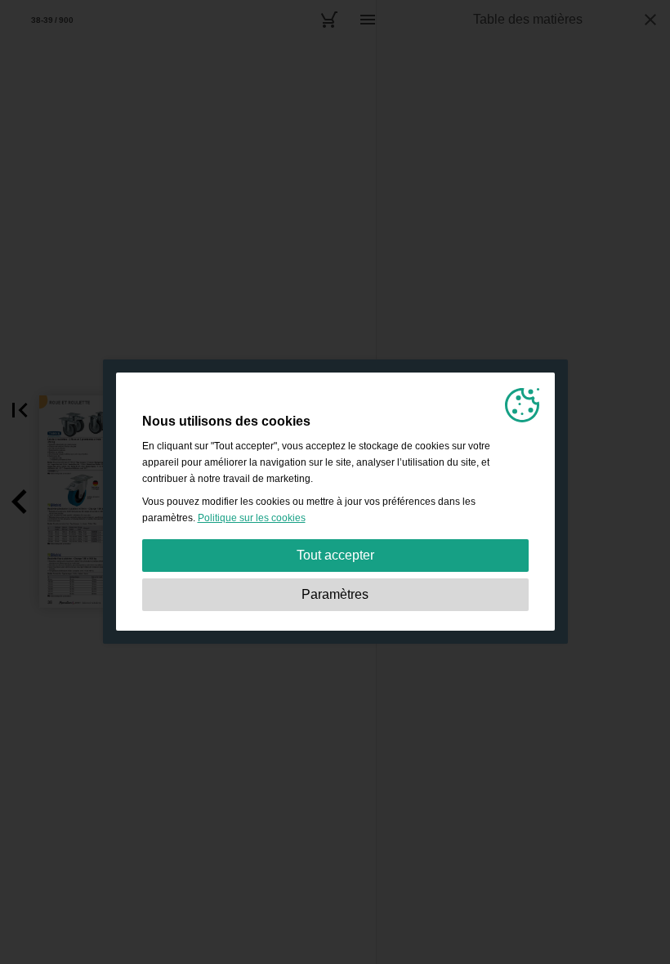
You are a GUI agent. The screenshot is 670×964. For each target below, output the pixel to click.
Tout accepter (335, 555)
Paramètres (335, 594)
